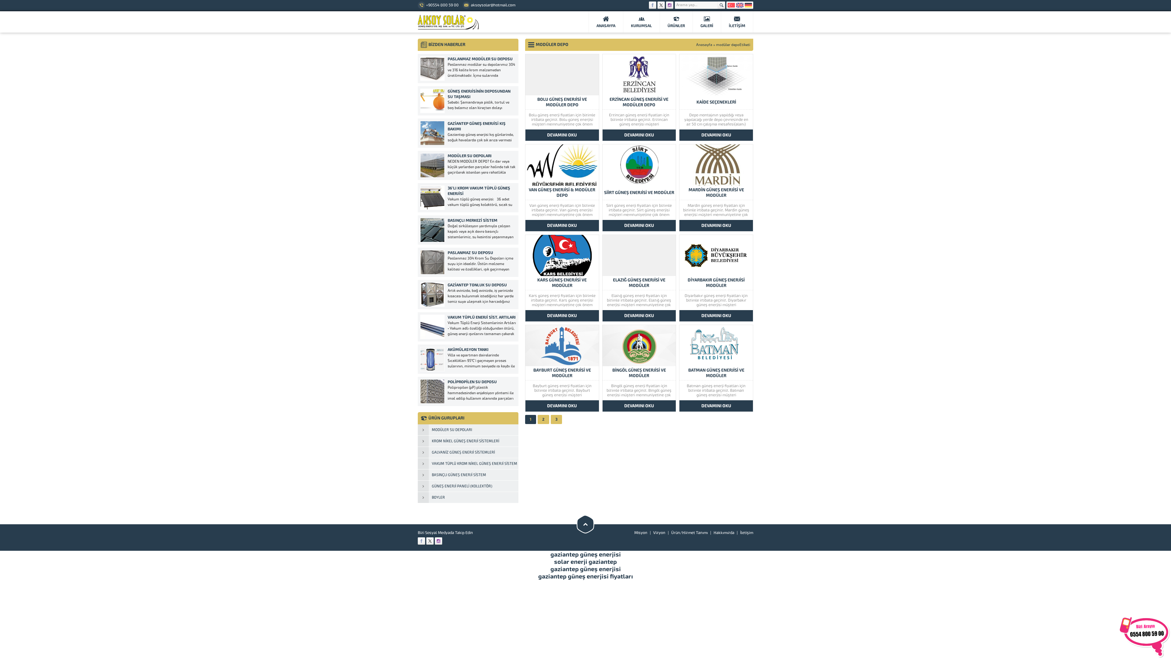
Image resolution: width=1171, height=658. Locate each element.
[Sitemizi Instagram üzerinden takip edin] (669, 5)
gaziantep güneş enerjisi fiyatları (585, 576)
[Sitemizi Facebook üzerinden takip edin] (652, 5)
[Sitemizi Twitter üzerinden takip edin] (661, 5)
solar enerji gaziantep (585, 561)
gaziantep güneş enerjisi (585, 554)
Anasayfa (704, 45)
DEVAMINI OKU (562, 135)
